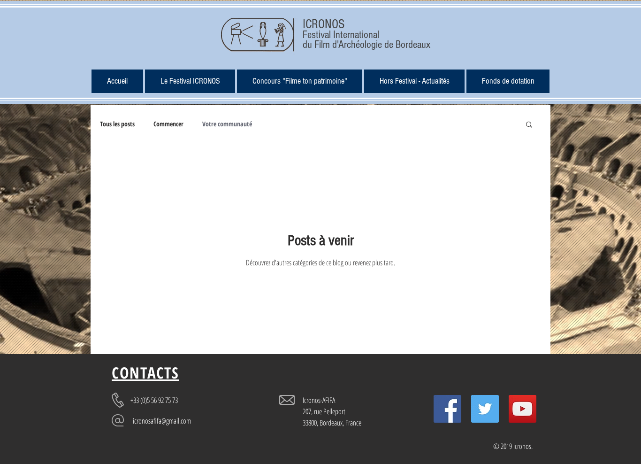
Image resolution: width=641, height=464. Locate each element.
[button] (414, 81)
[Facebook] (447, 409)
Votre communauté (227, 123)
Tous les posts (117, 123)
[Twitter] (485, 409)
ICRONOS (323, 24)
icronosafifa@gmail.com (162, 421)
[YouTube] (522, 409)
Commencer (168, 123)
